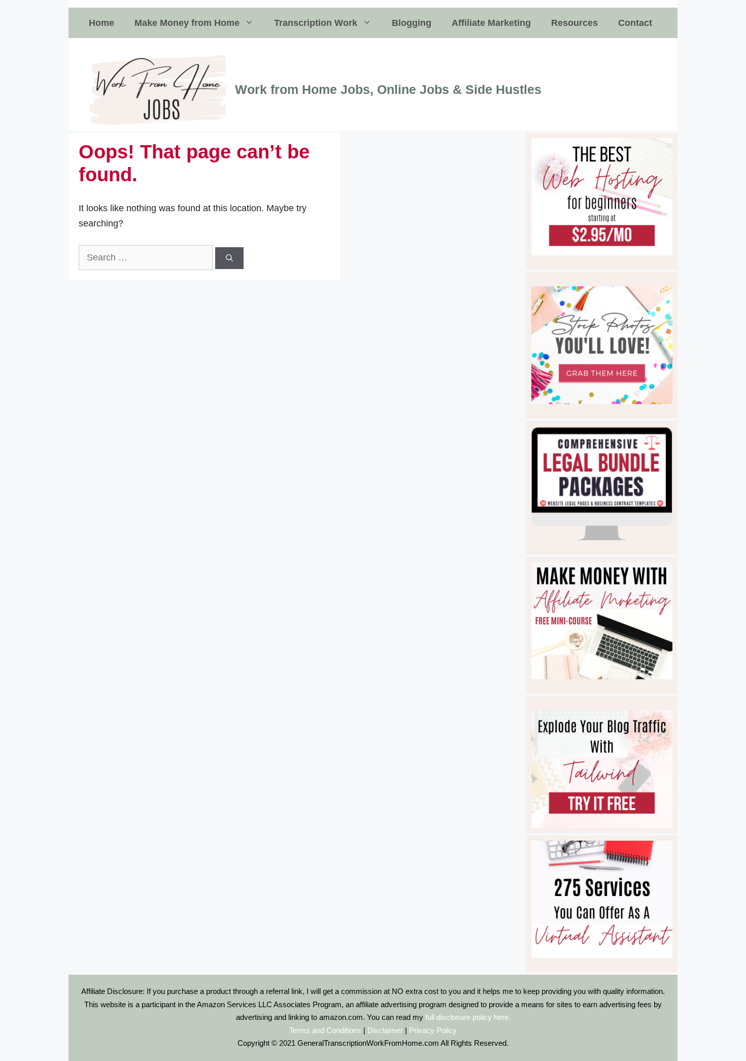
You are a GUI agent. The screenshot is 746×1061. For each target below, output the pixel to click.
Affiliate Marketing (491, 23)
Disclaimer (385, 1030)
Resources (574, 23)
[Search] (229, 258)
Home (101, 23)
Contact (635, 23)
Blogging (411, 23)
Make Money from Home (187, 23)
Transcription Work (315, 23)
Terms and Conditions (325, 1030)
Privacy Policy (433, 1030)
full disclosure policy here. (468, 1017)
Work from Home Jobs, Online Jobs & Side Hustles (388, 89)
